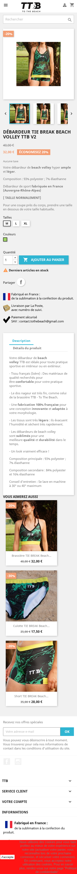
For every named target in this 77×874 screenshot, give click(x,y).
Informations (15, 812)
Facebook (6, 761)
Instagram (18, 761)
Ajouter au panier (43, 259)
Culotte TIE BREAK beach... (31, 626)
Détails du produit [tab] (27, 348)
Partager (21, 282)
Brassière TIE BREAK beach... (31, 556)
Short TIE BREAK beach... (31, 696)
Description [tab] (21, 341)
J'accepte (7, 857)
